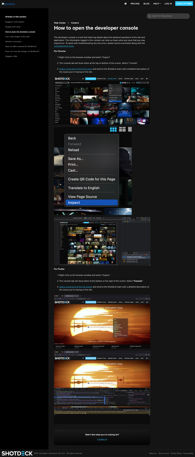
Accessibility (188, 453)
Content (75, 23)
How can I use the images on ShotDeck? (22, 51)
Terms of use (163, 453)
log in (168, 4)
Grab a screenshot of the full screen (75, 69)
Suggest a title (11, 56)
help (156, 4)
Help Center (60, 23)
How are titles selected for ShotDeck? (20, 46)
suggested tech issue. (64, 46)
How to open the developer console (20, 32)
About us (153, 453)
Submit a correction (13, 41)
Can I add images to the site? (17, 36)
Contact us (102, 439)
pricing (135, 4)
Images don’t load (12, 27)
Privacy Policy (176, 453)
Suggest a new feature (14, 22)
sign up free (184, 4)
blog (146, 4)
